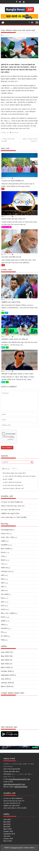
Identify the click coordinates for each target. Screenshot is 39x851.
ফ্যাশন (3, 606)
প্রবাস (2, 590)
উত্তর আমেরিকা (5, 549)
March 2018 (5, 686)
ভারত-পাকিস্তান (15, 132)
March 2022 (5, 667)
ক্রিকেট (4, 132)
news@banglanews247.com (19, 779)
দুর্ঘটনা (2, 575)
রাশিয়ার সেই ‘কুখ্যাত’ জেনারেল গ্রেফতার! (30, 140)
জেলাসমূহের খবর (5, 571)
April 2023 (5, 660)
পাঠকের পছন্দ (7, 469)
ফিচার (2, 598)
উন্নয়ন (3, 552)
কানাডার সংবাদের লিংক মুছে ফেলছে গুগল (12, 506)
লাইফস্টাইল (4, 628)
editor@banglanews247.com (14, 784)
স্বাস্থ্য (3, 265)
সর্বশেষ (15, 468)
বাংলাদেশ (3, 609)
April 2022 (5, 664)
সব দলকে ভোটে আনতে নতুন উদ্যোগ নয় (13, 485)
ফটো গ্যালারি (4, 594)
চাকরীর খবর (4, 568)
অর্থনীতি (3, 541)
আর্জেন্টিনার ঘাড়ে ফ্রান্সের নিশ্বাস (10, 513)
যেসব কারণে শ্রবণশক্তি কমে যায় (10, 510)
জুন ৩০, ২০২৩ (6, 178)
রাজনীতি (3, 621)
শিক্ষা (3, 188)
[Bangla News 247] (3, 22)
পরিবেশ (3, 583)
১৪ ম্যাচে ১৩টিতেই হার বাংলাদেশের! (12, 482)
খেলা (7, 132)
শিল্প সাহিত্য (4, 636)
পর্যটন (2, 587)
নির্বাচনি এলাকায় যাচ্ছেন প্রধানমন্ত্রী (8, 140)
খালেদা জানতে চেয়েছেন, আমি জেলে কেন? (13, 488)
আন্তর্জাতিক (4, 545)
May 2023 (5, 656)
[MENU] (37, 22)
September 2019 (7, 675)
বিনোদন (3, 617)
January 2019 (6, 683)
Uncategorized (6, 530)
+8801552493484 (20, 787)
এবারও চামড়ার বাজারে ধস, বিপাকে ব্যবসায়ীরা (13, 517)
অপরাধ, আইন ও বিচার (7, 537)
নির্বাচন (3, 579)
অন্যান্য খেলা (5, 534)
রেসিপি (3, 625)
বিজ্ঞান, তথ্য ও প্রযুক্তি (6, 227)
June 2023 (5, 652)
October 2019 (6, 671)
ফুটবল (6, 312)
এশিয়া (2, 556)
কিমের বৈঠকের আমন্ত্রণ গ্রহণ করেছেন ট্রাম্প (14, 473)
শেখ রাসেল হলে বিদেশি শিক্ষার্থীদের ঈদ (12, 502)
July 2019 (5, 679)
